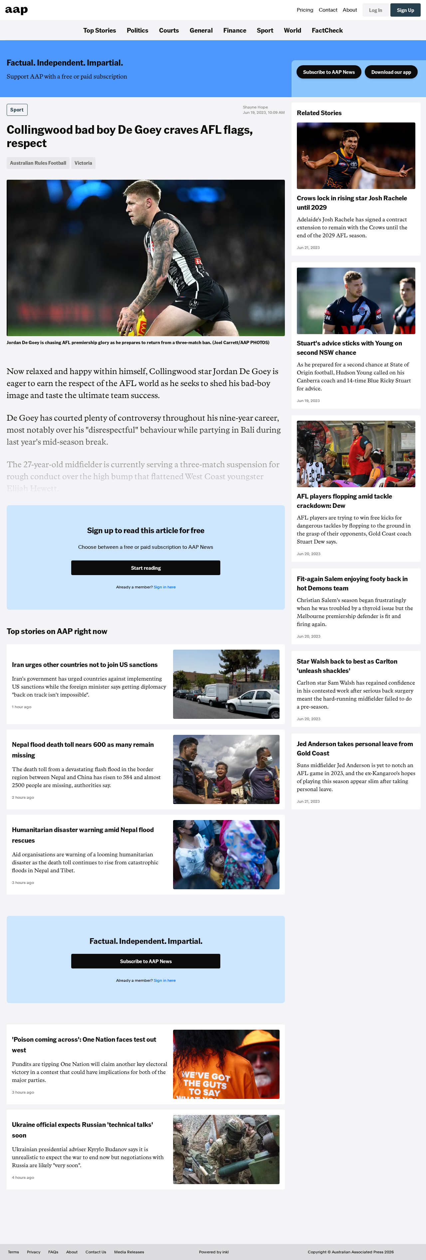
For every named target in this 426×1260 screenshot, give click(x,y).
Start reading (146, 567)
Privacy (33, 1252)
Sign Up (405, 10)
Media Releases (129, 1252)
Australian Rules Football (38, 162)
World (292, 30)
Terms (13, 1252)
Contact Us (96, 1252)
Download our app (391, 72)
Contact (328, 10)
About (350, 10)
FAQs (53, 1252)
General (201, 30)
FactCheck (327, 30)
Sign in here (165, 587)
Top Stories (99, 30)
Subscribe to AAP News (329, 72)
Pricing (305, 10)
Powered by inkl (214, 1252)
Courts (169, 30)
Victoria (83, 162)
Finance (234, 30)
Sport (265, 30)
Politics (137, 30)
